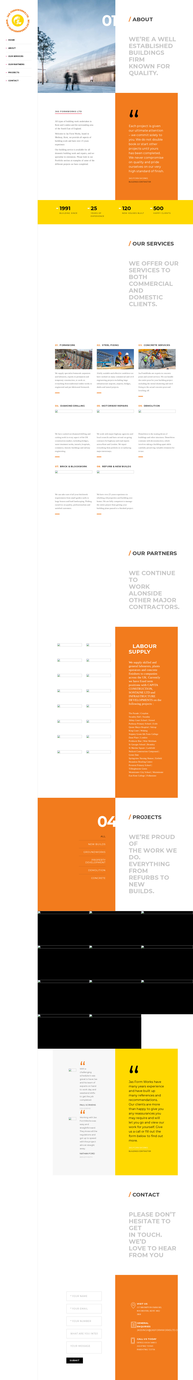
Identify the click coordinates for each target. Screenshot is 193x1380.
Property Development (95, 861)
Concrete (98, 878)
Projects (13, 72)
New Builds (97, 844)
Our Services (15, 56)
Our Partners (16, 64)
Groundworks (95, 852)
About (12, 48)
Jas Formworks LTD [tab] (68, 111)
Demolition (97, 870)
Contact (13, 80)
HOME (11, 40)
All (103, 836)
